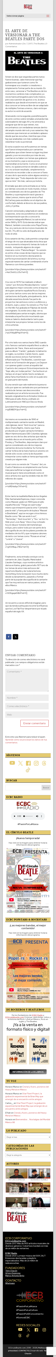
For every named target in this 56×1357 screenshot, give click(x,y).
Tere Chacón (11, 1270)
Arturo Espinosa (12, 1273)
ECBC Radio (11, 1253)
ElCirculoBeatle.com (15, 1241)
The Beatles (39, 43)
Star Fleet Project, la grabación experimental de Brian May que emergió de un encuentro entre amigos (24, 1096)
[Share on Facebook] (8, 638)
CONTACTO (24, 1351)
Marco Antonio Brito (14, 1275)
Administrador (15, 43)
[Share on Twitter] (15, 638)
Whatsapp (10, 1283)
